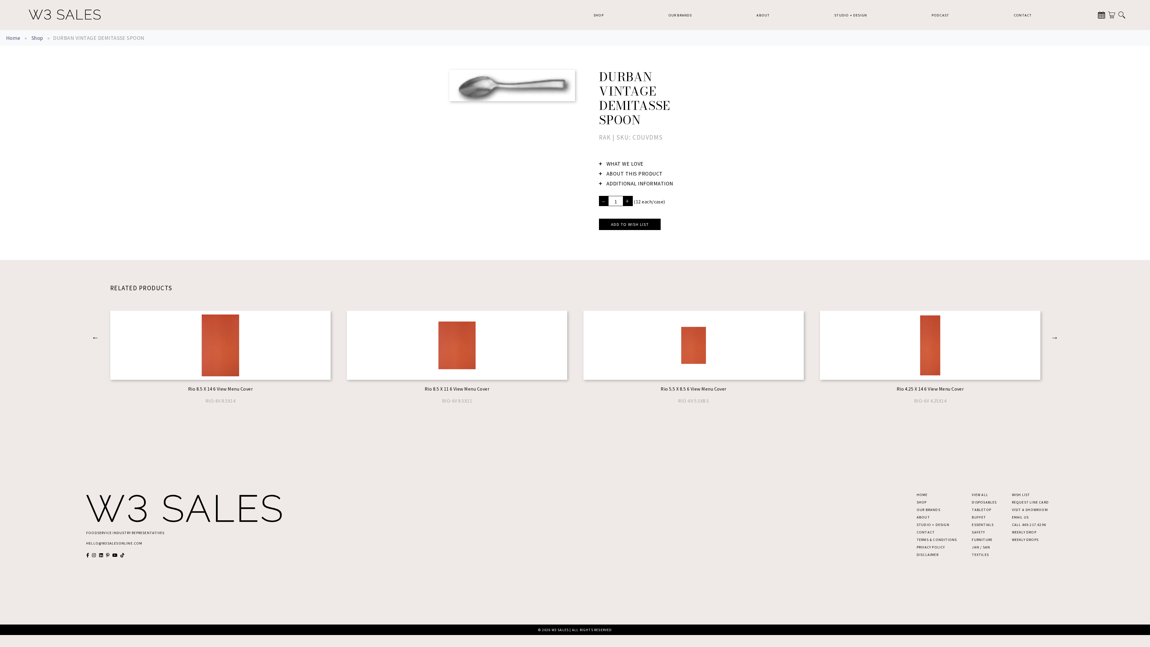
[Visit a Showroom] (1101, 14)
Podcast (940, 15)
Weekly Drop (1024, 532)
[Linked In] (101, 555)
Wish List (1021, 494)
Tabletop (981, 509)
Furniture (982, 539)
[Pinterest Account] (107, 555)
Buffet (979, 517)
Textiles (980, 554)
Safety (978, 532)
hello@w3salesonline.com (114, 543)
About (763, 15)
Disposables (984, 502)
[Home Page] (65, 15)
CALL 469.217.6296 (1029, 524)
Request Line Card (1030, 502)
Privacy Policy (931, 547)
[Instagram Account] (94, 555)
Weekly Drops (1025, 539)
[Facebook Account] (87, 555)
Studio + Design (850, 15)
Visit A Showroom (1030, 509)
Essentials (983, 524)
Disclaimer (928, 554)
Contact (1023, 15)
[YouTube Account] (114, 555)
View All (980, 494)
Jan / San (981, 547)
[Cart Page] (1112, 14)
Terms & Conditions (937, 539)
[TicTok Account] (122, 555)
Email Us (1020, 517)
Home (13, 37)
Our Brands (680, 15)
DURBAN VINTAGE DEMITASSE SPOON (98, 37)
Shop (599, 15)
